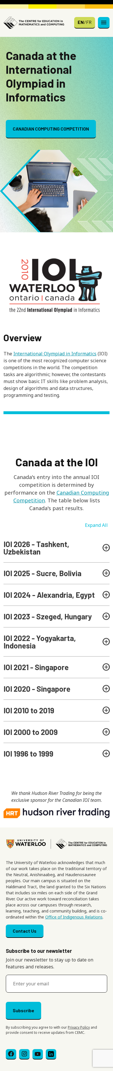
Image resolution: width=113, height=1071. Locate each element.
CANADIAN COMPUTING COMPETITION (51, 128)
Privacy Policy (79, 1027)
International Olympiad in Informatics (54, 353)
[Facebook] (11, 1054)
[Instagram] (24, 1054)
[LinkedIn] (51, 1054)
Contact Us (25, 931)
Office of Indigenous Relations (74, 917)
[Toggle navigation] (104, 23)
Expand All (96, 525)
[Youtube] (37, 1054)
